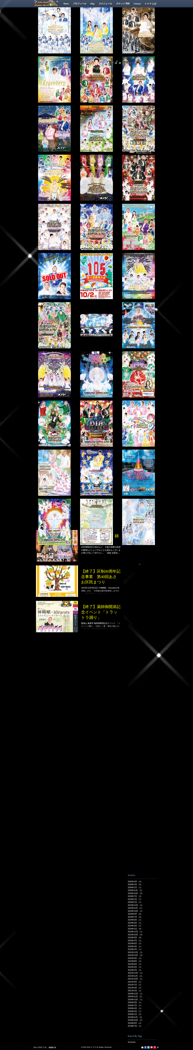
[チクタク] (158, 1047)
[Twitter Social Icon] (148, 1047)
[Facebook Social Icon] (145, 1047)
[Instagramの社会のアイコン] (154, 1047)
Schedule (131, 1042)
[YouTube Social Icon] (151, 1047)
